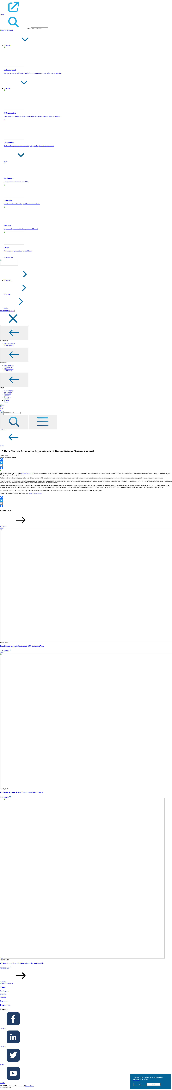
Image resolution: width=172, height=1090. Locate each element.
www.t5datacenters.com (35, 493)
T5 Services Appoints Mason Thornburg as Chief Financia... (22, 792)
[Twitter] (86, 462)
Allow (153, 1084)
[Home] (6, 30)
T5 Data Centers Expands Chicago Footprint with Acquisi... (22, 963)
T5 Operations (8, 370)
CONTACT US (8, 257)
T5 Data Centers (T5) (27, 473)
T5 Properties (8, 280)
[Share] (86, 468)
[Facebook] (86, 459)
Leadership (7, 395)
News (1, 528)
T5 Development (8, 345)
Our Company (8, 392)
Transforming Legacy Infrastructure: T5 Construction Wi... (22, 646)
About (6, 308)
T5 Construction (8, 367)
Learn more (136, 1080)
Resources (6, 399)
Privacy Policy (29, 1086)
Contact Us (3, 430)
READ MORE (4, 651)
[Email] (86, 465)
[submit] (2, 413)
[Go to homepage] (13, 13)
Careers (2, 14)
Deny (140, 1084)
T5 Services (7, 294)
